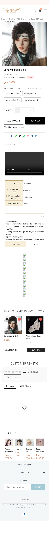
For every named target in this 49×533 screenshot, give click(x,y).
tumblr (32, 135)
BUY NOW (35, 120)
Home (3, 19)
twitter (19, 135)
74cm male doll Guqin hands (33, 337)
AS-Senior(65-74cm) (36, 19)
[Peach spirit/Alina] (40, 442)
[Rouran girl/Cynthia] (9, 442)
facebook (11, 135)
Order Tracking (24, 465)
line (15, 135)
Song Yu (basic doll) (11, 336)
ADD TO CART (13, 120)
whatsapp (24, 135)
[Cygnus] (19, 442)
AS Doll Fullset (22, 19)
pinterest (28, 135)
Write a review (13, 377)
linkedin (36, 135)
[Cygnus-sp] (30, 442)
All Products (11, 19)
